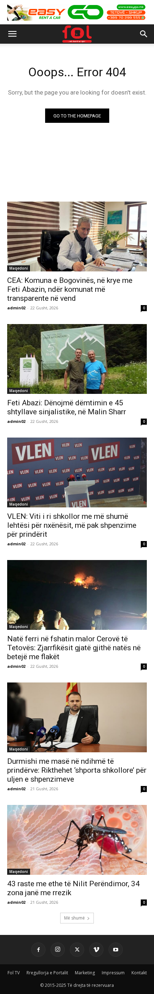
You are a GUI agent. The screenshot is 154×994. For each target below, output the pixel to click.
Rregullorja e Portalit (47, 973)
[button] (12, 34)
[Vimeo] (96, 949)
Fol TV (14, 973)
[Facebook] (38, 949)
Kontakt (139, 973)
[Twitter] (77, 949)
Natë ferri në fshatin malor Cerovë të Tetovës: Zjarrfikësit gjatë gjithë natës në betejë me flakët (74, 647)
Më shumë (74, 918)
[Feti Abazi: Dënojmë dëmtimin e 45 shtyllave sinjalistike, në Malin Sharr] (77, 359)
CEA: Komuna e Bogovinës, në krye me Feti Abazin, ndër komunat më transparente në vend (70, 289)
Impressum (113, 973)
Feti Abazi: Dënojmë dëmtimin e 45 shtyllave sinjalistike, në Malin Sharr (66, 407)
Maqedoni (18, 268)
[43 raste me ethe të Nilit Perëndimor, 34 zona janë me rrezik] (77, 840)
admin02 (16, 307)
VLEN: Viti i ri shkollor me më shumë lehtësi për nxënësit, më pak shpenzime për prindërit (71, 525)
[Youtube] (116, 949)
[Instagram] (57, 949)
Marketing (85, 973)
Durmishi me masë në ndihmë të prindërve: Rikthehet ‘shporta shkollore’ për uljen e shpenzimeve (76, 770)
